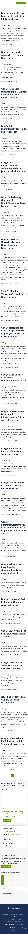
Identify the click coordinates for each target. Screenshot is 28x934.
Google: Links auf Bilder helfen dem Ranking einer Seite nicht (14, 602)
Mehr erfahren (6, 866)
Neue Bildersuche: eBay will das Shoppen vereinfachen (13, 699)
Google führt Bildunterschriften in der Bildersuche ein (14, 129)
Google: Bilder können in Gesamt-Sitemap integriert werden (13, 485)
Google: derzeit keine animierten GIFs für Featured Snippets (12, 665)
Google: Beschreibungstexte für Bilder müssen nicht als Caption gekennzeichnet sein (13, 527)
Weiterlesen (7, 820)
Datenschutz (5, 928)
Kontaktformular (9, 924)
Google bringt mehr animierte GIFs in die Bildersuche (12, 55)
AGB (11, 928)
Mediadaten (14, 930)
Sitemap (24, 928)
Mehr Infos (14, 917)
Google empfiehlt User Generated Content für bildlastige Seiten (13, 16)
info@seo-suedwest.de (14, 834)
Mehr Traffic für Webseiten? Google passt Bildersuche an (14, 294)
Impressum (17, 928)
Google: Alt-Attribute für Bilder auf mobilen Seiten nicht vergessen (12, 741)
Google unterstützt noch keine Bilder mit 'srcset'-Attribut (13, 633)
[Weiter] (15, 775)
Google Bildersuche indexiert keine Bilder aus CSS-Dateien (12, 451)
